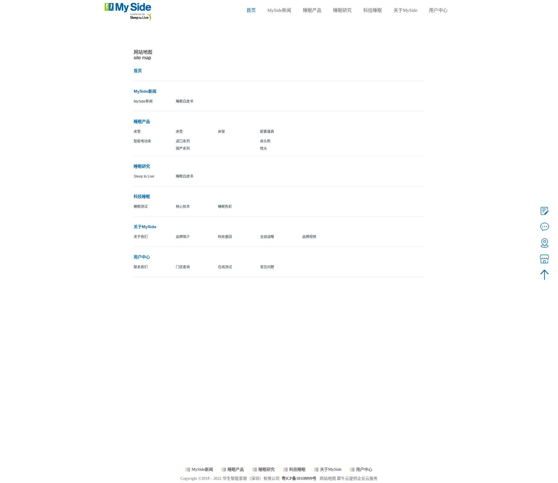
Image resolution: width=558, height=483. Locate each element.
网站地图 (326, 478)
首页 (251, 10)
